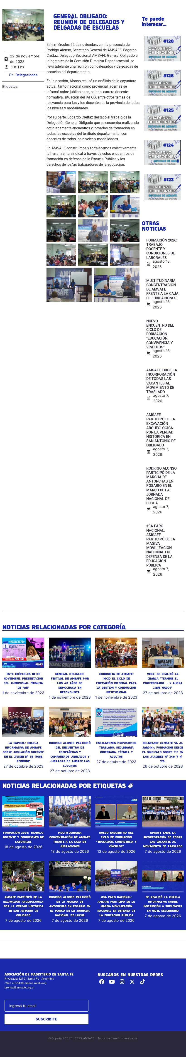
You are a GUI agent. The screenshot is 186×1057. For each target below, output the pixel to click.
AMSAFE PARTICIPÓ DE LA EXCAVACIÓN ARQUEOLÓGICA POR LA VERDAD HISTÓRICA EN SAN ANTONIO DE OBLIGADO (23, 906)
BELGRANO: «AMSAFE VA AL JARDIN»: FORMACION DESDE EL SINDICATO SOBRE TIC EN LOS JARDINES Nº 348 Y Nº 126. (162, 752)
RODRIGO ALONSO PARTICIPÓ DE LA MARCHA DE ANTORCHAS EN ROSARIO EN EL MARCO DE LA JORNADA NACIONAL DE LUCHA (70, 906)
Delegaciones (26, 75)
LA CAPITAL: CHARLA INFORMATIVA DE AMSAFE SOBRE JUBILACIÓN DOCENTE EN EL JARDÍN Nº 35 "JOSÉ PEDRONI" (23, 752)
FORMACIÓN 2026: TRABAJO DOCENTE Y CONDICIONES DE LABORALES (23, 837)
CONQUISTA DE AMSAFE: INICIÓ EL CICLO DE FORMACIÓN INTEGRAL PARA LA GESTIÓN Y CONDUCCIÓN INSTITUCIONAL (116, 683)
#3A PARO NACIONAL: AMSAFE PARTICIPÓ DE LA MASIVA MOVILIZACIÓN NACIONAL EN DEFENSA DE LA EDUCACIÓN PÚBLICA (116, 906)
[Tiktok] (142, 982)
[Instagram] (122, 982)
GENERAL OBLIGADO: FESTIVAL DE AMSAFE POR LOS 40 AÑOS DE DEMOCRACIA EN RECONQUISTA (70, 683)
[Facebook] (102, 982)
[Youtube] (112, 982)
